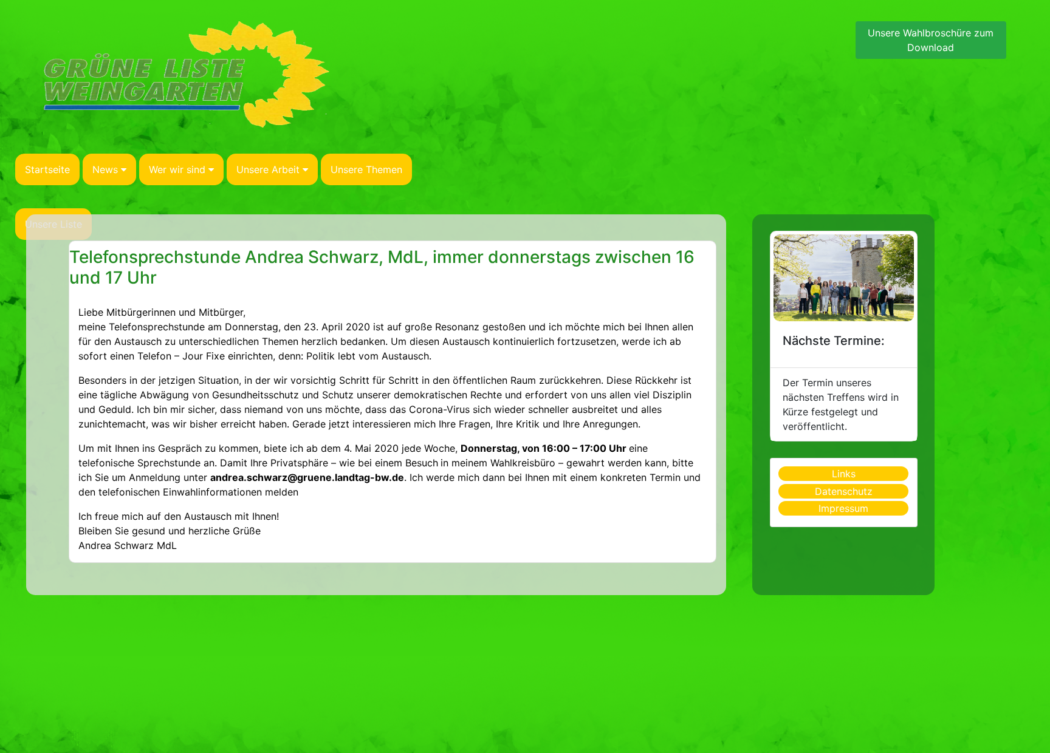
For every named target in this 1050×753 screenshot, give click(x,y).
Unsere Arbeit (268, 169)
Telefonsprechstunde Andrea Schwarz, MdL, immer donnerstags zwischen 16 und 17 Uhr (382, 267)
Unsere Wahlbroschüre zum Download (930, 40)
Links (844, 474)
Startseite (47, 169)
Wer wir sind (177, 169)
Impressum (843, 508)
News (105, 169)
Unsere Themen (366, 169)
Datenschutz (844, 491)
